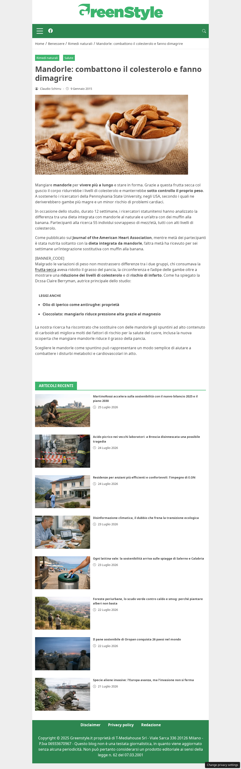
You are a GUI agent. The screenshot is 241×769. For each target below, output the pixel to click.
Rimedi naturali (47, 58)
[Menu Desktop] (39, 31)
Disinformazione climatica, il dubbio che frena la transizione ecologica (146, 518)
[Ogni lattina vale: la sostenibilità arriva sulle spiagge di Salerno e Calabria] (62, 572)
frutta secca (45, 269)
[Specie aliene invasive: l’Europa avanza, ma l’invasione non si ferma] (62, 694)
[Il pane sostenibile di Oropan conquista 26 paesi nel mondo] (62, 653)
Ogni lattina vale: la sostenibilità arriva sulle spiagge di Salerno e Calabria (148, 558)
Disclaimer (90, 724)
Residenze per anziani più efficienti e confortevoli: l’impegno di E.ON (144, 477)
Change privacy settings (222, 765)
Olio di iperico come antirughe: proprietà (81, 304)
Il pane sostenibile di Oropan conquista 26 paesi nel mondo (137, 639)
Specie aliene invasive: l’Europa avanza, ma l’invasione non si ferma (143, 680)
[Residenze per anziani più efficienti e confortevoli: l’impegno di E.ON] (62, 491)
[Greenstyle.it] (120, 11)
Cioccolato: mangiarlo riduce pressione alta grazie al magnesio (102, 314)
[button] (204, 31)
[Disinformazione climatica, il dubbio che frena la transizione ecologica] (62, 532)
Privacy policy (121, 724)
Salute (68, 58)
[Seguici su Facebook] (50, 31)
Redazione (151, 724)
